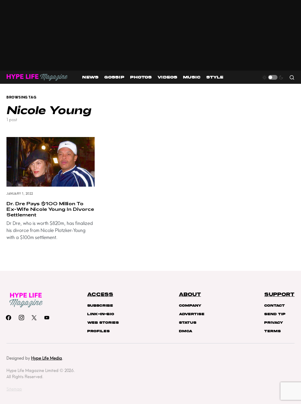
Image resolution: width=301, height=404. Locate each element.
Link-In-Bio (100, 314)
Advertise (191, 314)
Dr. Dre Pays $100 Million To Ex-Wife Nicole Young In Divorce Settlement (50, 209)
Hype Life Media (46, 358)
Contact (274, 305)
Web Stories (103, 322)
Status (187, 322)
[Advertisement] (150, 35)
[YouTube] (46, 317)
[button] (272, 77)
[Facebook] (8, 317)
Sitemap (14, 389)
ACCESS (100, 295)
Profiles (98, 331)
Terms (272, 331)
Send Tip (274, 314)
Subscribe (100, 305)
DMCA (185, 331)
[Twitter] (34, 317)
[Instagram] (21, 317)
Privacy (273, 322)
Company (190, 305)
